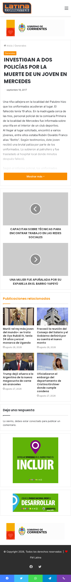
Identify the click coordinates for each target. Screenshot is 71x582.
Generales (20, 45)
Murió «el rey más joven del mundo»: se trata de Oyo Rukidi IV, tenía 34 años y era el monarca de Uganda (18, 336)
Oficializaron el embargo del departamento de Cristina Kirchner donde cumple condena (49, 382)
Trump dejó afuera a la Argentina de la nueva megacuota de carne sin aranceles (18, 379)
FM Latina (35, 557)
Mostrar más (35, 176)
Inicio (9, 45)
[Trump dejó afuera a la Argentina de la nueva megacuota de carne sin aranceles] (18, 361)
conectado (35, 421)
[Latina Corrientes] (17, 8)
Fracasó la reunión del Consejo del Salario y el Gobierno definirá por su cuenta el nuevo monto (52, 336)
